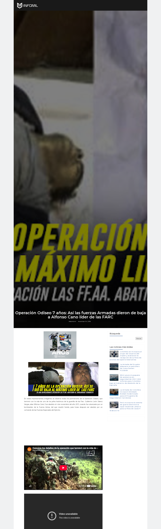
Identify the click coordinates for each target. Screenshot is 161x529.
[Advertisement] (63, 428)
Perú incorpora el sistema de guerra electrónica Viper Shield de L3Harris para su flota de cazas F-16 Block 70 (126, 406)
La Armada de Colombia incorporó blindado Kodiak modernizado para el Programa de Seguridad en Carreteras (125, 394)
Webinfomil (72, 321)
